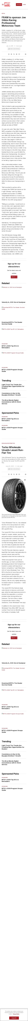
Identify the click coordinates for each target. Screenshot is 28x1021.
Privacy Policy (16, 1014)
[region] (14, 1015)
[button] (3, 4)
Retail (3, 13)
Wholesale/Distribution (8, 443)
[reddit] (16, 54)
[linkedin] (11, 54)
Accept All (14, 1018)
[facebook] (9, 54)
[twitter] (14, 54)
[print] (25, 54)
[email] (19, 54)
